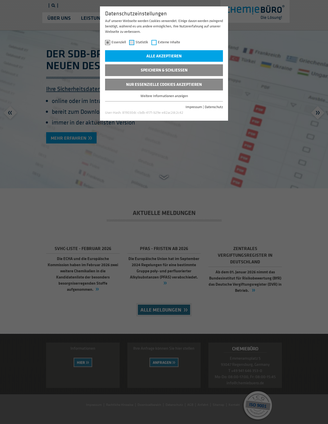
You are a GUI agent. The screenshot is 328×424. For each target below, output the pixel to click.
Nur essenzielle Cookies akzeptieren (164, 84)
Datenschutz (214, 106)
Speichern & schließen (164, 70)
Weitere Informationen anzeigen (164, 95)
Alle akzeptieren (164, 56)
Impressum (194, 106)
